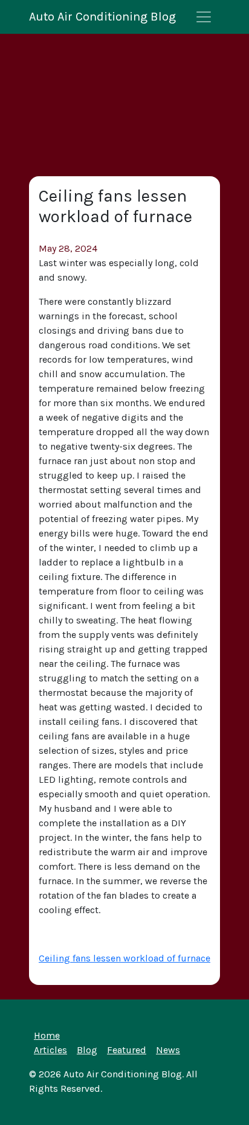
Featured (126, 1050)
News (168, 1050)
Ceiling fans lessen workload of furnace (124, 958)
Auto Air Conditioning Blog (102, 17)
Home (47, 1035)
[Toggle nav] (203, 16)
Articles (50, 1050)
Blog (87, 1050)
